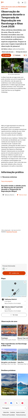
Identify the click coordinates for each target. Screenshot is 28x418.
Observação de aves (7, 51)
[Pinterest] (22, 403)
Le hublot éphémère (14, 74)
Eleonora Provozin (11, 232)
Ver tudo (7, 69)
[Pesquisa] (18, 2)
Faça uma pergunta (7, 181)
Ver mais (15, 315)
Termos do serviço (21, 415)
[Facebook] (11, 403)
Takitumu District (9, 194)
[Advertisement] (14, 109)
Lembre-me (15, 273)
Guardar (7, 55)
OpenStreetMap (17, 296)
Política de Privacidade (8, 415)
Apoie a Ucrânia (20, 412)
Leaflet (11, 296)
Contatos (12, 412)
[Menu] (24, 2)
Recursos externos (9, 177)
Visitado (17, 55)
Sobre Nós (6, 412)
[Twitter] (17, 403)
